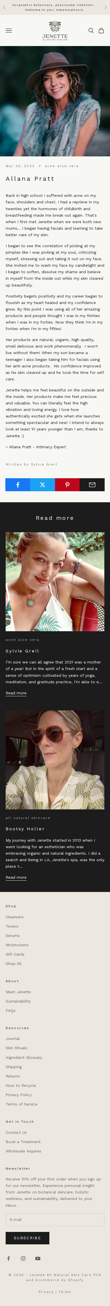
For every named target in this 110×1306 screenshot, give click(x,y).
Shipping (14, 1066)
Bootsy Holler (25, 828)
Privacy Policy (19, 1094)
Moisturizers (17, 945)
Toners (12, 926)
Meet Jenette (18, 992)
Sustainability (18, 1001)
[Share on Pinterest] (67, 485)
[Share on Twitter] (42, 485)
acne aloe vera (62, 166)
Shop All (13, 963)
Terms (65, 1292)
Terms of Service (22, 1104)
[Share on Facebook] (18, 485)
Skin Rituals (16, 1048)
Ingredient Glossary (24, 1057)
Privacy (46, 1292)
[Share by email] (92, 485)
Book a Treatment (23, 1141)
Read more (16, 693)
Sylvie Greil (22, 651)
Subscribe (27, 1238)
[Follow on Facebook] (8, 1258)
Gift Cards (15, 954)
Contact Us (16, 1132)
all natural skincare (28, 818)
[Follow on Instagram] (23, 1258)
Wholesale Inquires (23, 1151)
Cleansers (15, 917)
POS (97, 1275)
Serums (13, 935)
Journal (13, 1038)
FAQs (11, 1010)
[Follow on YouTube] (38, 1258)
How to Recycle (21, 1085)
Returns (13, 1076)
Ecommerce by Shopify (60, 1280)
